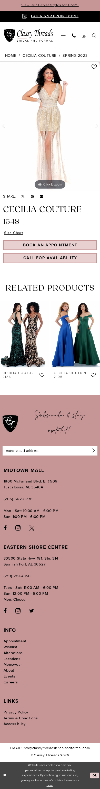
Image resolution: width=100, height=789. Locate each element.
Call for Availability (50, 258)
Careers (11, 682)
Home (10, 55)
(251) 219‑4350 (17, 576)
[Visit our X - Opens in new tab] (32, 528)
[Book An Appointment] (84, 36)
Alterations (13, 653)
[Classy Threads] (28, 35)
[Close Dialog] (4, 775)
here (50, 785)
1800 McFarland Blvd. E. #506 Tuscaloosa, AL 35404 (31, 484)
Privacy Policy (16, 712)
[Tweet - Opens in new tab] (23, 196)
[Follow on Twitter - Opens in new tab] (31, 611)
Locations (12, 659)
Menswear (13, 664)
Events (9, 676)
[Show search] (94, 36)
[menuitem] (63, 35)
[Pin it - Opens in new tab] (32, 196)
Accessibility (15, 724)
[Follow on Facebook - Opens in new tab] (5, 611)
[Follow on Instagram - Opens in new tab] (18, 611)
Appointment (15, 641)
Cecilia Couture (39, 55)
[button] (63, 35)
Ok (95, 775)
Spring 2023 (75, 55)
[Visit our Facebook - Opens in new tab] (5, 528)
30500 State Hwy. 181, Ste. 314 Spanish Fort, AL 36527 (31, 561)
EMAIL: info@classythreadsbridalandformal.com (50, 747)
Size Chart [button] (13, 233)
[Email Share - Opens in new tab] (41, 196)
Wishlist (10, 647)
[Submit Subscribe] (92, 451)
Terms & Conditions (21, 718)
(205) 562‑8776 (18, 499)
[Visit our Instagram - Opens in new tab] (18, 528)
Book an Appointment (50, 245)
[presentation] (24, 334)
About (9, 670)
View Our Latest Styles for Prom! (50, 5)
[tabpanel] (50, 126)
